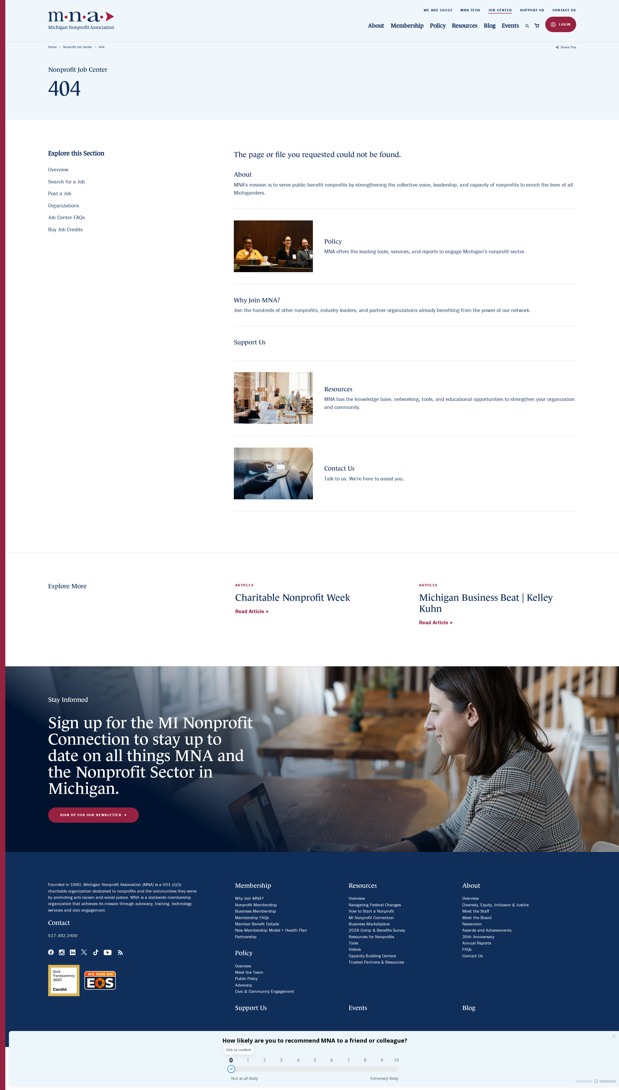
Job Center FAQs (66, 217)
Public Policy (246, 978)
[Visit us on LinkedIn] (72, 952)
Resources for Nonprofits (371, 936)
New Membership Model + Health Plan (271, 930)
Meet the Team (249, 972)
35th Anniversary (478, 936)
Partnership (246, 936)
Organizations (63, 205)
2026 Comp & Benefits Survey (377, 930)
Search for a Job (66, 181)
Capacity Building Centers (372, 956)
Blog (489, 25)
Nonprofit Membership (256, 905)
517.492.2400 (62, 935)
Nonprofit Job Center (77, 47)
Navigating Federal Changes (375, 905)
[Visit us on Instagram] (62, 952)
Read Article (250, 611)
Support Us (532, 10)
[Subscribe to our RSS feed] (120, 953)
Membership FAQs (252, 917)
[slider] (231, 1069)
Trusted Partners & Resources (376, 962)
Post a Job (59, 193)
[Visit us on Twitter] (84, 952)
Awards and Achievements (486, 930)
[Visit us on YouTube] (108, 952)
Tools (353, 943)
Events (510, 25)
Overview (58, 170)
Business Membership (255, 911)
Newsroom (472, 924)
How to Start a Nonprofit (371, 911)
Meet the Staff (475, 911)
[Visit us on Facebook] (51, 952)
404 (101, 47)
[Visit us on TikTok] (95, 952)
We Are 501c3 (438, 10)
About (376, 25)
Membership (407, 25)
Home (52, 47)
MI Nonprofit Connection (371, 917)
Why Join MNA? (249, 898)
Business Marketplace (369, 924)
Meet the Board (477, 917)
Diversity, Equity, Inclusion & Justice (495, 905)
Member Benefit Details (257, 924)
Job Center (500, 10)
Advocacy (243, 985)
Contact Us (564, 10)
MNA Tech (470, 10)
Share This (568, 47)
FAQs (467, 949)
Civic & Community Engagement (264, 991)
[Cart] (537, 25)
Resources (464, 25)
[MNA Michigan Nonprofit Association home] (84, 21)
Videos (355, 949)
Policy (438, 25)
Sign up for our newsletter (90, 815)
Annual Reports (476, 943)
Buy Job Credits (65, 229)
